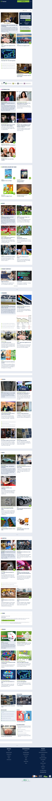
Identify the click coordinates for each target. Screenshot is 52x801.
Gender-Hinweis (43, 763)
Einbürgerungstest (26, 752)
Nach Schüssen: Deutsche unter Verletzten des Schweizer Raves (8, 712)
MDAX (18, 326)
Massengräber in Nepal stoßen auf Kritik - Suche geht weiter (8, 720)
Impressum (43, 754)
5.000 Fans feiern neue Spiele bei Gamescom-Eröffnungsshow (8, 426)
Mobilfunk (23, 1)
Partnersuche (9, 759)
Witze (26, 763)
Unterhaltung (6, 89)
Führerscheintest (26, 754)
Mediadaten (43, 766)
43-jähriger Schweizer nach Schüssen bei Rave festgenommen (8, 65)
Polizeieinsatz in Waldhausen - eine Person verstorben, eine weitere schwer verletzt (24, 731)
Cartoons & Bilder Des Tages (9, 167)
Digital (3, 379)
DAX (18, 325)
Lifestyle (4, 538)
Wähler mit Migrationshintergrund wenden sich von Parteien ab (9, 68)
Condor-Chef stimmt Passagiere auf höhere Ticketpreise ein (8, 323)
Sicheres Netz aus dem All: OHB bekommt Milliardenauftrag (8, 326)
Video (3, 613)
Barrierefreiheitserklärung (43, 752)
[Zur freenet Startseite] (3, 1)
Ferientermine (9, 754)
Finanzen (4, 293)
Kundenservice (43, 750)
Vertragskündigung (43, 770)
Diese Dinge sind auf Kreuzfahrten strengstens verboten (8, 584)
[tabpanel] (9, 22)
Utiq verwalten (43, 759)
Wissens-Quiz (26, 761)
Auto (3, 452)
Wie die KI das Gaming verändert (5, 423)
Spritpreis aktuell (9, 752)
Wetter (9, 757)
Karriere (43, 768)
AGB (43, 761)
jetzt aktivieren (5, 620)
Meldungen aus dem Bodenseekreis (21, 729)
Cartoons (26, 750)
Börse (9, 750)
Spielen (3, 629)
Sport (3, 203)
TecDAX (18, 328)
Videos (26, 759)
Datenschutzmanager (43, 757)
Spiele (26, 757)
